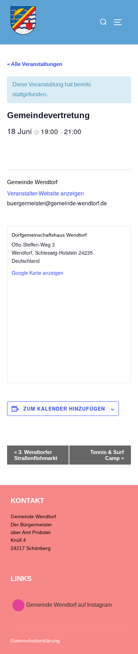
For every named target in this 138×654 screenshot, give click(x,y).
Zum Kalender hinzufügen (64, 408)
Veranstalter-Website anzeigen (45, 193)
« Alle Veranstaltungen (34, 64)
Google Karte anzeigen (37, 272)
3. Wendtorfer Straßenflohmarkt (35, 455)
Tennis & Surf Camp (107, 455)
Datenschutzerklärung (35, 640)
